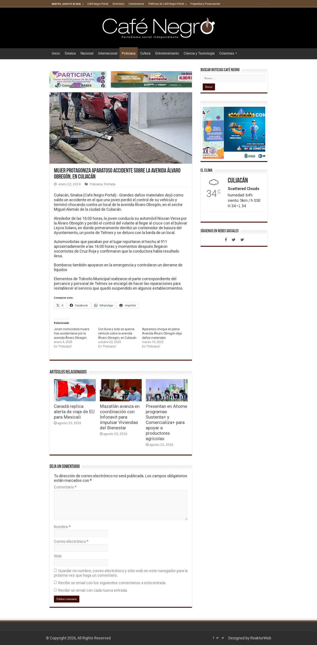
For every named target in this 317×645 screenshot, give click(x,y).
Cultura (145, 53)
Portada (109, 184)
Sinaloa (70, 53)
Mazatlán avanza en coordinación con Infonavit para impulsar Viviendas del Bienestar (120, 416)
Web (58, 556)
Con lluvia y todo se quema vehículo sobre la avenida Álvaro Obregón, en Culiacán (117, 333)
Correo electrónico (71, 541)
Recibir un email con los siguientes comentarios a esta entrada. (112, 583)
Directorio (118, 3)
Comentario (65, 487)
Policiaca (128, 53)
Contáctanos (136, 3)
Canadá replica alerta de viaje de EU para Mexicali (74, 411)
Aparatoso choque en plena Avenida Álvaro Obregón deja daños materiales (162, 333)
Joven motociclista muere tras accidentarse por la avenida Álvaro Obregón (71, 333)
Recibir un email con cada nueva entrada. (93, 590)
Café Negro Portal (97, 3)
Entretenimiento (167, 53)
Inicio (56, 53)
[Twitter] (260, 4)
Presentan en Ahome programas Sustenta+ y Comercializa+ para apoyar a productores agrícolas (166, 422)
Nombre (62, 526)
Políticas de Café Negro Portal (166, 3)
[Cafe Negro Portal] (158, 27)
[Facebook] (255, 4)
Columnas (226, 53)
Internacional (107, 53)
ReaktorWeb (260, 638)
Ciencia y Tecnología (199, 53)
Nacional (86, 53)
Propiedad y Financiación (205, 3)
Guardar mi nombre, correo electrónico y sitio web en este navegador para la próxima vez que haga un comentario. (121, 573)
